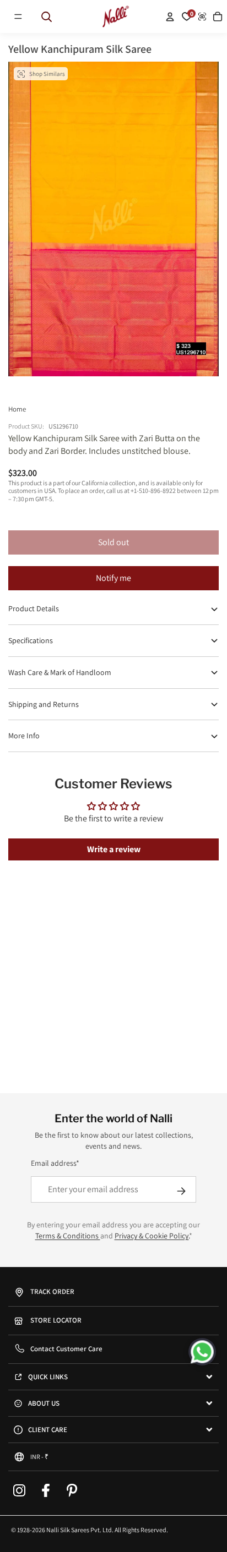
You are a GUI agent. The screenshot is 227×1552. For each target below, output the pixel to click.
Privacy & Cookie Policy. (152, 1236)
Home (17, 409)
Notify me (113, 578)
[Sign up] (181, 1191)
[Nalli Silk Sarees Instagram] (19, 1490)
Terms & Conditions (67, 1236)
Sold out (113, 542)
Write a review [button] (113, 849)
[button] (18, 16)
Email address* (55, 1163)
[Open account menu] (170, 16)
